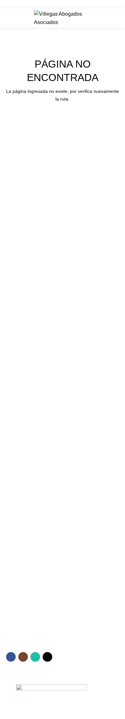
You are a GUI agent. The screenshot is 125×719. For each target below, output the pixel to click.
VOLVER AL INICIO (62, 117)
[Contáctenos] (62, 589)
